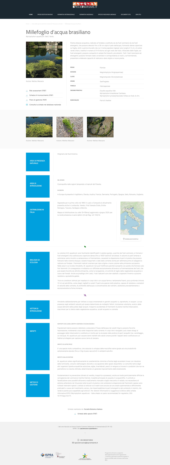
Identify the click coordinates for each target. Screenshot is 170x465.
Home (31, 14)
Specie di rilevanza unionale (107, 14)
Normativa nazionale (86, 14)
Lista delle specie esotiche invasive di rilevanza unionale (47, 24)
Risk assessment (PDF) (37, 91)
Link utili (138, 14)
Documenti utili (126, 14)
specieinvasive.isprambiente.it (88, 428)
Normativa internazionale (66, 14)
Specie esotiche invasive (45, 14)
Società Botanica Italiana (93, 409)
